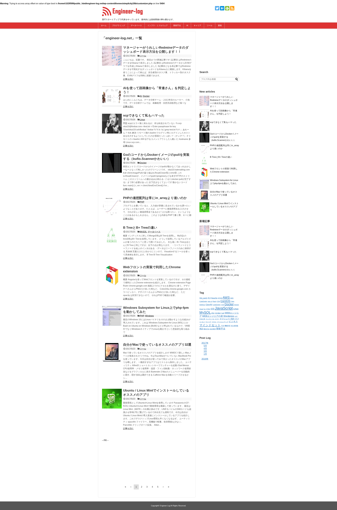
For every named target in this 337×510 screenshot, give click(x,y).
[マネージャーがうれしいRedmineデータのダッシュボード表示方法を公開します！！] (112, 56)
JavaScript (224, 308)
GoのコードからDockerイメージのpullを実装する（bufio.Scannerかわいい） (224, 137)
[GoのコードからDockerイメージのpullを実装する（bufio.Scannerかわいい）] (112, 163)
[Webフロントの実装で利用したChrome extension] (112, 275)
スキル (214, 322)
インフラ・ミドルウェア (157, 25)
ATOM (220, 298)
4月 (205, 348)
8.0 (209, 298)
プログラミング (118, 25)
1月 (205, 354)
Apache (214, 298)
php (212, 313)
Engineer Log (165, 506)
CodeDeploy (217, 304)
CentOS (225, 300)
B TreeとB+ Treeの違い (140, 227)
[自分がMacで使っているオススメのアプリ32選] (112, 353)
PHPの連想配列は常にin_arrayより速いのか (155, 198)
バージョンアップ (222, 322)
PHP (142, 202)
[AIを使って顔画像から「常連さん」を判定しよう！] (112, 96)
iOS (212, 309)
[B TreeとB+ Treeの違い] (112, 236)
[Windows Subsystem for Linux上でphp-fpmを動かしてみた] (112, 316)
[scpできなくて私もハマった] (112, 123)
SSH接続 (218, 313)
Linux (142, 119)
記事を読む (128, 79)
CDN (218, 301)
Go (205, 309)
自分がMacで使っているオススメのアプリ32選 (157, 344)
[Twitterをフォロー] (217, 8)
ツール (209, 25)
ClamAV (209, 304)
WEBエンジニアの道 (212, 316)
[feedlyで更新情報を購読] (227, 8)
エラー (217, 319)
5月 (205, 346)
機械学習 (227, 325)
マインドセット (210, 325)
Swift (222, 313)
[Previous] (130, 486)
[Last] (168, 486)
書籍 (220, 25)
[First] (125, 486)
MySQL (143, 232)
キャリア (197, 25)
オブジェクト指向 (227, 319)
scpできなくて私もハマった (144, 115)
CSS (222, 304)
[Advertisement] (124, 460)
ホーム (103, 25)
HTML (208, 309)
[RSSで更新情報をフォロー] (232, 8)
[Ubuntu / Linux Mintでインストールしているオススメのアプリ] (112, 399)
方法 (222, 325)
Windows (149, 316)
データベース (136, 25)
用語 (201, 329)
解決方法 (206, 329)
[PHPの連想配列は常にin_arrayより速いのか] (112, 206)
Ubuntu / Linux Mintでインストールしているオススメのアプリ (224, 206)
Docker (146, 96)
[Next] (163, 486)
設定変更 (213, 329)
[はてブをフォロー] (222, 8)
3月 (205, 351)
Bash (214, 301)
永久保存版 (234, 325)
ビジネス (233, 321)
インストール (210, 319)
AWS (226, 297)
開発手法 (177, 25)
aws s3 (210, 301)
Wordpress (228, 316)
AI (187, 25)
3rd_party (203, 298)
